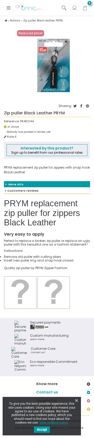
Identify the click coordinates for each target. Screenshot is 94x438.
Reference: (11, 121)
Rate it (11, 136)
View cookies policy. (53, 422)
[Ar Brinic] (29, 8)
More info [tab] (16, 184)
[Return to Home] (6, 21)
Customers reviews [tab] (23, 190)
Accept (42, 429)
